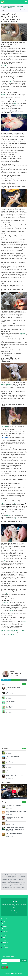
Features (4, 923)
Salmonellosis (23, 333)
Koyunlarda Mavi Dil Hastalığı (8, 503)
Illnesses (10, 7)
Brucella (3, 94)
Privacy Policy (5, 931)
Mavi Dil (8, 515)
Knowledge (4, 926)
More (24, 684)
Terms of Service (5, 928)
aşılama (12, 610)
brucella (16, 103)
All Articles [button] (15, 679)
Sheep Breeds (5, 945)
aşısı (14, 107)
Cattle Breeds (5, 942)
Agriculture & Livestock (10, 6)
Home (2, 6)
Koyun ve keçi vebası (6, 384)
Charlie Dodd (11, 634)
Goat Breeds (5, 947)
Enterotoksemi (4, 66)
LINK (13, 632)
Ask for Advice (6, 679)
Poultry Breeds (5, 950)
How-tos (4, 7)
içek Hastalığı (5, 426)
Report (23, 679)
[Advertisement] (14, 654)
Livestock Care (20, 6)
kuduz (24, 621)
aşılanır (16, 519)
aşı (10, 81)
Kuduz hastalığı (4, 602)
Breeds (3, 937)
